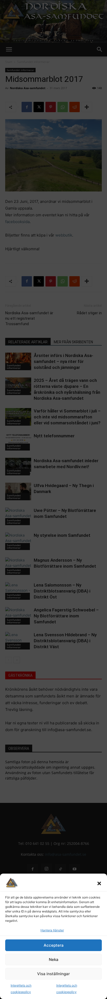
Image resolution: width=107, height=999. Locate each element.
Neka (53, 959)
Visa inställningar (53, 973)
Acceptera (54, 945)
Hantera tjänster (52, 930)
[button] (99, 883)
